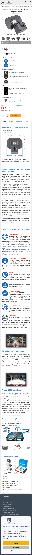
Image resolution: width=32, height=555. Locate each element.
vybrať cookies (16, 536)
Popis (4, 121)
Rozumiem (16, 543)
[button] (2, 25)
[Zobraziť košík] (29, 2)
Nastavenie (16, 547)
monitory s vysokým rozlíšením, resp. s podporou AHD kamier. (16, 247)
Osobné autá (7, 6)
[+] (7, 115)
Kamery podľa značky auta (18, 6)
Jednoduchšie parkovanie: (9, 85)
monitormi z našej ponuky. (8, 222)
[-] (7, 116)
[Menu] (2, 2)
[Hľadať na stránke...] (25, 2)
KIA (26, 6)
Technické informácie (15, 121)
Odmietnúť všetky (16, 550)
